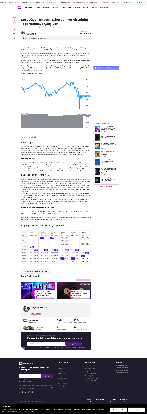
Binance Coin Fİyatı (63, 383)
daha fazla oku (36, 313)
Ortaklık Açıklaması (122, 370)
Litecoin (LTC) (25, 185)
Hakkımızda (104, 7)
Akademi (77, 7)
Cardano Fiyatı (62, 376)
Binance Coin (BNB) (27, 179)
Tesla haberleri (29, 55)
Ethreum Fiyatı (62, 368)
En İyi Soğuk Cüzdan (90, 373)
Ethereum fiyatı (26, 163)
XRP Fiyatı (60, 371)
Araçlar (85, 7)
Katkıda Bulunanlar (122, 365)
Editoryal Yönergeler (122, 367)
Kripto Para (67, 7)
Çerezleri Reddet (118, 410)
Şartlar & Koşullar (90, 401)
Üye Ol (74, 344)
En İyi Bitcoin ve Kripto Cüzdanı (107, 68)
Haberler (46, 7)
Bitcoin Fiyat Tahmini (91, 376)
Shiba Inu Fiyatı (62, 373)
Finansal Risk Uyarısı (122, 372)
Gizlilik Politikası (113, 401)
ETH (62, 60)
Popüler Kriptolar (63, 362)
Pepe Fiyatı (61, 388)
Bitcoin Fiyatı (61, 366)
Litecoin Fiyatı (62, 385)
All (38, 7)
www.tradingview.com (33, 137)
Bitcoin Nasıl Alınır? (90, 368)
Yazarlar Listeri (40, 327)
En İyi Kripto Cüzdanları (91, 371)
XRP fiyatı (24, 199)
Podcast (94, 7)
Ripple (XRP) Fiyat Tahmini (92, 381)
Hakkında (119, 362)
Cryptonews (23, 15)
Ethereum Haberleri (31, 15)
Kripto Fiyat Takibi (90, 366)
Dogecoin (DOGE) (26, 193)
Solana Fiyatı (61, 381)
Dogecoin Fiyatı (62, 378)
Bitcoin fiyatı (25, 146)
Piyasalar (56, 7)
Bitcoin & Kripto (90, 362)
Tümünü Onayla (137, 410)
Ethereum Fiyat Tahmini (91, 378)
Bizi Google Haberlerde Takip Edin (36, 271)
